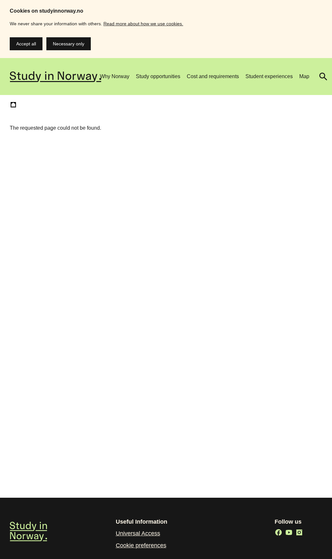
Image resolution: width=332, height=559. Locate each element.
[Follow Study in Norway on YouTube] (289, 532)
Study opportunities (158, 76)
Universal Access (138, 533)
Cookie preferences (141, 545)
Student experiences (269, 76)
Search (321, 76)
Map (304, 76)
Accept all (26, 43)
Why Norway (114, 76)
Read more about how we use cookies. (143, 23)
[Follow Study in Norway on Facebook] (278, 532)
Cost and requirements (213, 76)
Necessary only (68, 43)
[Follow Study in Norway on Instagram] (299, 532)
